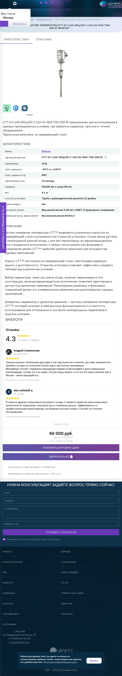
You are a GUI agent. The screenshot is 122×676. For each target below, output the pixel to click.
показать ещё (61, 424)
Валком (46, 151)
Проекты (8, 603)
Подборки (9, 592)
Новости (8, 582)
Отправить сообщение (61, 532)
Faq (5, 572)
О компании (68, 561)
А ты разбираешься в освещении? (3, 227)
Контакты (66, 613)
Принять (94, 660)
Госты (64, 582)
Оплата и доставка (72, 592)
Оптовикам (9, 624)
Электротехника (12, 561)
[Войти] (70, 4)
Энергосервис (69, 572)
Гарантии (66, 603)
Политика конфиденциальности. (60, 662)
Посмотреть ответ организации (23, 380)
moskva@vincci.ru (19, 642)
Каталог (7, 551)
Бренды (65, 551)
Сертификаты (11, 613)
